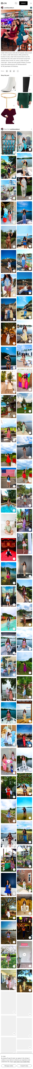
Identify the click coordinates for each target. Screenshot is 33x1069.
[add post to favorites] (29, 48)
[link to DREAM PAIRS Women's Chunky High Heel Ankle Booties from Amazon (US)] (8, 84)
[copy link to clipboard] (17, 71)
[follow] (31, 8)
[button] (31, 3)
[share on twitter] (14, 71)
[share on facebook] (7, 71)
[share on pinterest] (10, 71)
